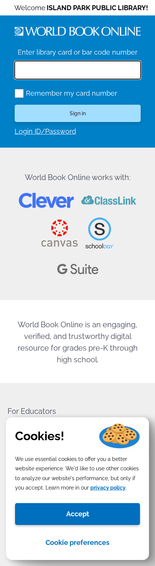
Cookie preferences (77, 542)
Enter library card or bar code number (77, 52)
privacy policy (108, 488)
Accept (77, 514)
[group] (19, 93)
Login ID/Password (45, 131)
